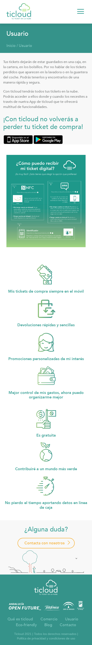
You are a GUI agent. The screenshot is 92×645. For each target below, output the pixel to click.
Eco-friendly (26, 625)
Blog (48, 625)
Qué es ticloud (20, 619)
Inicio (11, 45)
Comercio (49, 619)
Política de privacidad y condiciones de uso (46, 638)
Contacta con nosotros (44, 543)
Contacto (68, 625)
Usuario (25, 45)
